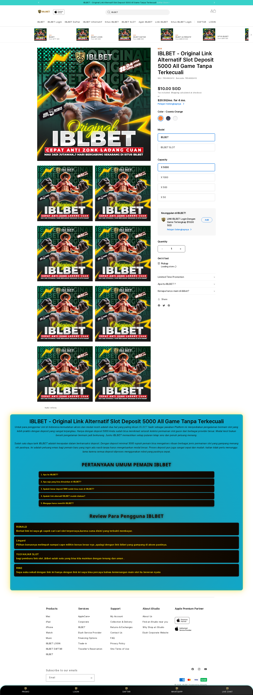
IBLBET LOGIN (53, 643)
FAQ (112, 638)
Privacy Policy (117, 643)
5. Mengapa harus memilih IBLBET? (57, 503)
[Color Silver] (175, 118)
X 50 (163, 197)
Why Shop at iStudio (153, 627)
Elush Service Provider (89, 633)
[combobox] (137, 12)
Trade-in (82, 643)
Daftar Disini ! (163, 3)
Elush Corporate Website (156, 633)
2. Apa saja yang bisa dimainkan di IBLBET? (61, 482)
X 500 (164, 187)
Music (49, 638)
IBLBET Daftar (72, 22)
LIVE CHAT (227, 691)
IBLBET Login (55, 22)
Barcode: (180, 78)
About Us (147, 616)
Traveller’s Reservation (90, 649)
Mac (48, 616)
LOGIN (76, 691)
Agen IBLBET (146, 22)
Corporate (83, 622)
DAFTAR (126, 691)
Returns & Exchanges (121, 627)
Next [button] (214, 2)
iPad (48, 622)
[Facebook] (160, 306)
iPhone (49, 627)
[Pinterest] (169, 306)
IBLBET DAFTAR (54, 649)
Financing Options (87, 638)
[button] (41, 22)
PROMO (25, 691)
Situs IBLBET (112, 22)
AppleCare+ (84, 616)
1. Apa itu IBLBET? (49, 475)
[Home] (44, 11)
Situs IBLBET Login (181, 22)
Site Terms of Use (119, 649)
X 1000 (164, 177)
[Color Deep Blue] (168, 118)
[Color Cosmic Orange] (161, 118)
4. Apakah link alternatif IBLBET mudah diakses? (63, 496)
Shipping (175, 93)
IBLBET (41, 22)
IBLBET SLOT (129, 22)
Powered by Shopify (198, 685)
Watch (49, 633)
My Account (116, 616)
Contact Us (116, 633)
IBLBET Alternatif (92, 22)
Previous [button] (38, 2)
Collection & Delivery (121, 622)
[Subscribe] (91, 678)
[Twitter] (165, 306)
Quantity (162, 241)
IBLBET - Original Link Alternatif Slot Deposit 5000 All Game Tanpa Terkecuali (126, 3)
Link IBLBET (161, 22)
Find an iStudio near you (155, 622)
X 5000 (165, 167)
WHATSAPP (176, 691)
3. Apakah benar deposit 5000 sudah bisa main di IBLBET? (67, 489)
